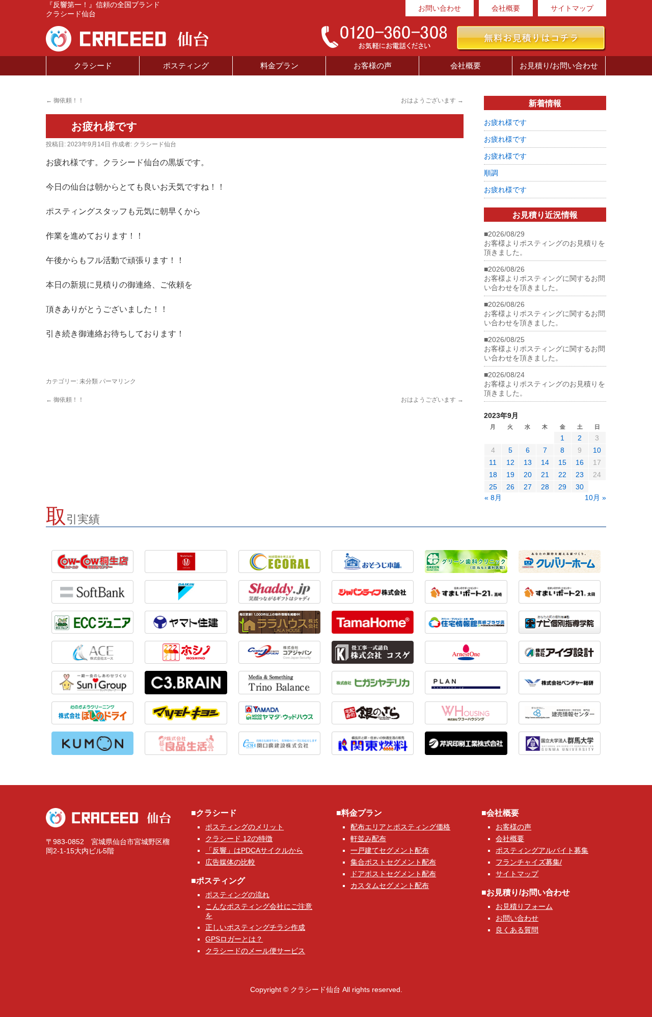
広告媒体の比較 (230, 862)
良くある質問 (517, 930)
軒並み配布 (368, 839)
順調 (491, 173)
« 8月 (493, 497)
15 (562, 462)
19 (510, 475)
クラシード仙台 (154, 144)
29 (562, 487)
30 (580, 487)
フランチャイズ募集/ (529, 862)
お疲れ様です (505, 122)
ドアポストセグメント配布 (393, 874)
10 (597, 450)
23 (580, 475)
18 (493, 475)
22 (562, 475)
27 (528, 487)
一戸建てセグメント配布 (389, 850)
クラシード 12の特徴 (239, 839)
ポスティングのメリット (244, 827)
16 (580, 462)
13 (528, 462)
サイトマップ (572, 8)
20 (528, 475)
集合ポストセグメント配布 (393, 862)
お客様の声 (373, 65)
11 (493, 462)
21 (545, 475)
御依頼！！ (65, 100)
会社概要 (506, 8)
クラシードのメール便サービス (255, 951)
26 (510, 487)
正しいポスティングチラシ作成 (255, 927)
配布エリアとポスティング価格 (400, 827)
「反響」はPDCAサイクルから (254, 850)
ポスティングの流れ (237, 895)
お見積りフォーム (524, 906)
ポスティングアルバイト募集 (542, 850)
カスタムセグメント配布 (389, 885)
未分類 (88, 381)
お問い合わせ (439, 8)
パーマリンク (117, 381)
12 (510, 462)
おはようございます (432, 100)
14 (545, 462)
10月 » (595, 497)
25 (493, 487)
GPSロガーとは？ (234, 939)
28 (545, 487)
